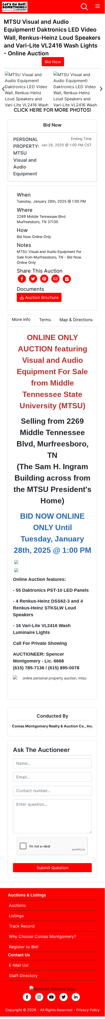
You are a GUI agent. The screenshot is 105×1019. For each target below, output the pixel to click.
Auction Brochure (41, 297)
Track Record (22, 926)
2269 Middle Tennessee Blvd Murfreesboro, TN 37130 (41, 219)
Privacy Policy (88, 1010)
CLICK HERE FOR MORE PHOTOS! (52, 110)
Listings (16, 915)
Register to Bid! (23, 946)
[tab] (21, 320)
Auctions (17, 905)
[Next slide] (101, 89)
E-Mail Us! (18, 965)
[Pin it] (44, 279)
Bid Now (53, 61)
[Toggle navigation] (97, 6)
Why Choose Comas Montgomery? (42, 936)
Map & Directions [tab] (76, 319)
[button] (22, 279)
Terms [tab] (45, 319)
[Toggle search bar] (84, 7)
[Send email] (55, 279)
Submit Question (52, 867)
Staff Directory (23, 975)
